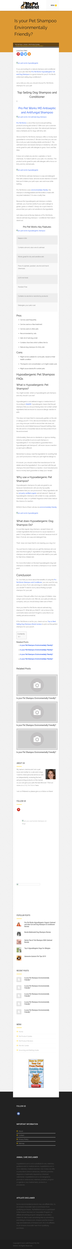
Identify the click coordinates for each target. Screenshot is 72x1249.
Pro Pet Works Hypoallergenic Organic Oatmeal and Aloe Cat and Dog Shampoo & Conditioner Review (39, 924)
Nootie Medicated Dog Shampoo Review (37, 932)
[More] (29, 54)
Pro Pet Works (21, 123)
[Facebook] (22, 54)
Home (21, 1032)
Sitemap (21, 1143)
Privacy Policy (23, 1139)
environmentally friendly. (48, 507)
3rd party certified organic (27, 493)
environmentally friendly (39, 190)
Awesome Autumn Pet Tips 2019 (35, 956)
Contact (21, 1135)
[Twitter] (25, 54)
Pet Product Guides (25, 1036)
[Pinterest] (18, 54)
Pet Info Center (24, 1046)
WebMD (28, 404)
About (21, 1131)
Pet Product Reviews (26, 1041)
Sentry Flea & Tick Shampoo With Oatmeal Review (38, 941)
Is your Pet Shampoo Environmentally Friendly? (36, 645)
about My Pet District (28, 785)
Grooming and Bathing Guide (29, 1050)
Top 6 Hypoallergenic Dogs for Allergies (37, 948)
